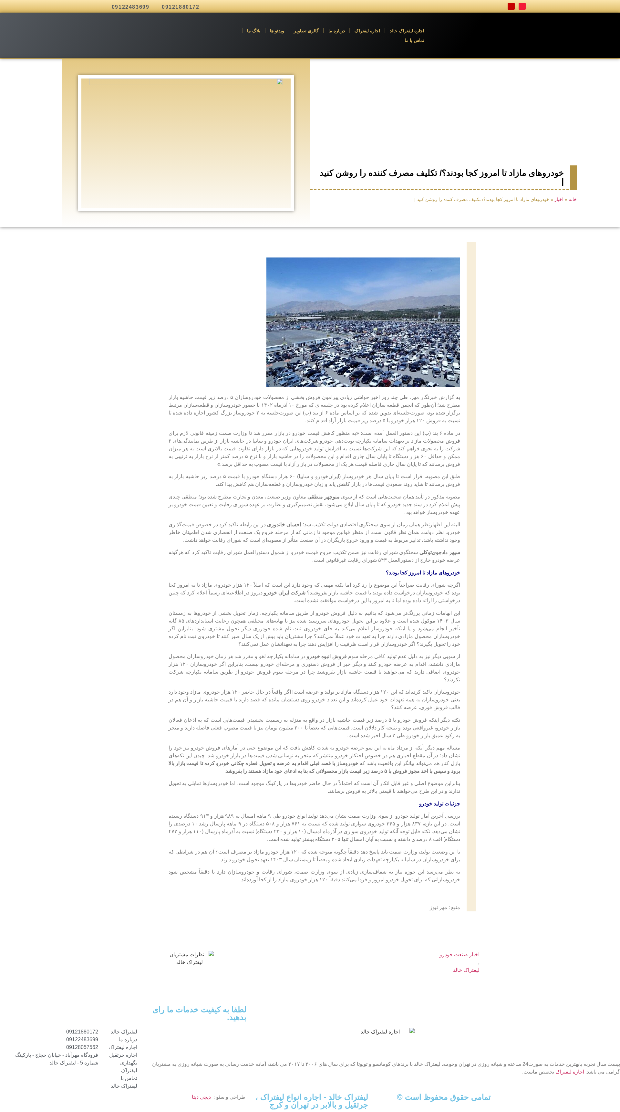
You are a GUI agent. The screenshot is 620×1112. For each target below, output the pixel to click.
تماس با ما (414, 40)
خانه (573, 199)
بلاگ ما (253, 30)
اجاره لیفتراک (367, 30)
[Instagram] (511, 6)
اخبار (558, 199)
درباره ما (336, 30)
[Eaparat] (522, 6)
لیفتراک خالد (466, 970)
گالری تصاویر (306, 30)
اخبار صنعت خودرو (459, 954)
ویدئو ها (277, 30)
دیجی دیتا (201, 1097)
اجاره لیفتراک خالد (407, 30)
